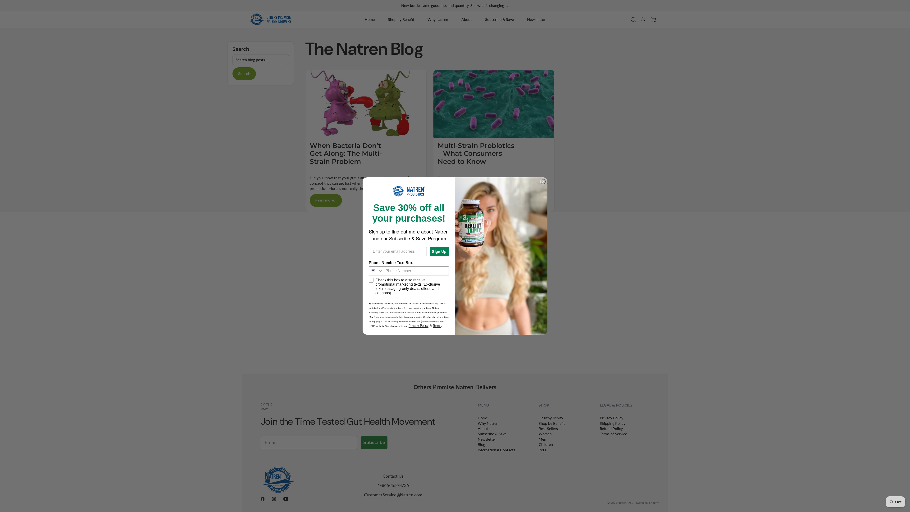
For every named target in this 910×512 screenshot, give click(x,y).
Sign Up (439, 251)
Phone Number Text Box (391, 263)
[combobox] (376, 271)
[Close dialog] (543, 181)
